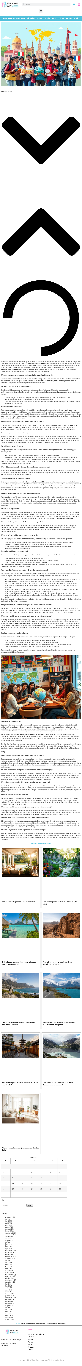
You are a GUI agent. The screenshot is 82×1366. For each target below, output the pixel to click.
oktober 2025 (9, 1237)
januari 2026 (9, 1231)
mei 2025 (8, 1247)
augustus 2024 (10, 1258)
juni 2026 (8, 1221)
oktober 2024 (9, 1254)
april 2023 (8, 1290)
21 (41, 1183)
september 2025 (10, 1239)
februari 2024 (9, 1270)
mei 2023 (8, 1288)
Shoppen (31, 1347)
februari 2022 (9, 1317)
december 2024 (10, 1250)
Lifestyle (31, 1337)
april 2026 (8, 1225)
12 (22, 1178)
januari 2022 (9, 1319)
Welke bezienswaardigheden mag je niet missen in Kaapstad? (18, 1023)
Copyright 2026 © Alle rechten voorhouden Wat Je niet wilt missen (41, 1360)
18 (13, 1183)
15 (50, 1178)
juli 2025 (8, 1243)
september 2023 (10, 1280)
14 (41, 1178)
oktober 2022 (9, 1302)
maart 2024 (9, 1268)
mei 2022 (8, 1311)
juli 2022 (8, 1307)
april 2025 (8, 1249)
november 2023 (10, 1276)
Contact (30, 1350)
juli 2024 (8, 1260)
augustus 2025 (10, 1241)
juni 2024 (8, 1262)
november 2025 (10, 1235)
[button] (40, 11)
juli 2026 (8, 1219)
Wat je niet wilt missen (36, 1334)
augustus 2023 (10, 1282)
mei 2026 (8, 1223)
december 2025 (10, 1233)
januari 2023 (9, 1296)
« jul (2, 1200)
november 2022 (10, 1300)
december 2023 (10, 1274)
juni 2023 (8, 1286)
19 (22, 1183)
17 (3, 1183)
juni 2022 (8, 1309)
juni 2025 (8, 1245)
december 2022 (10, 1298)
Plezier (30, 1344)
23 (60, 1183)
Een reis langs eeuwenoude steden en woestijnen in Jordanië (58, 963)
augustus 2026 (10, 1217)
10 (3, 1178)
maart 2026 (9, 1227)
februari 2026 (9, 1229)
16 (60, 1178)
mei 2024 (8, 1264)
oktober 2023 (9, 1278)
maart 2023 (9, 1292)
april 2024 (8, 1266)
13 (31, 1178)
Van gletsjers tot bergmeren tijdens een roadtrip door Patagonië (59, 1023)
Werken (30, 1342)
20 (31, 1183)
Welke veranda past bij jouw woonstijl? (18, 902)
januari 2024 (9, 1272)
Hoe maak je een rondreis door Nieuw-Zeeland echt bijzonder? (59, 1084)
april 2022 (8, 1313)
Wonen (18, 1323)
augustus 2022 (10, 1305)
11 (13, 1178)
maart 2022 (9, 1315)
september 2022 (10, 1304)
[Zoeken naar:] (13, 1205)
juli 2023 (8, 1284)
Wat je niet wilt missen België (11, 1339)
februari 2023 (9, 1294)
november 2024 (10, 1252)
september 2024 (10, 1256)
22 (50, 1183)
